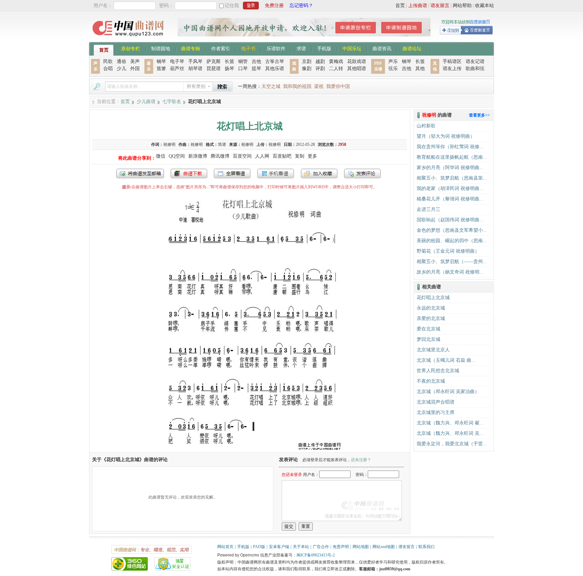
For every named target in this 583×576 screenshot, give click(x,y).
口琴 (243, 68)
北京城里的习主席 (435, 412)
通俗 (121, 61)
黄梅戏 (336, 61)
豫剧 (306, 68)
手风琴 (195, 61)
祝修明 (169, 144)
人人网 (262, 156)
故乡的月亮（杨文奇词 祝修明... (450, 272)
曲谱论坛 (411, 48)
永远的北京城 (431, 308)
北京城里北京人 (433, 349)
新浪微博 (197, 156)
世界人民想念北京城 (438, 370)
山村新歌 (426, 125)
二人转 (336, 68)
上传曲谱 (417, 5)
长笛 (229, 61)
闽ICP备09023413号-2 (316, 555)
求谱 (301, 48)
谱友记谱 (475, 61)
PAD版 (259, 546)
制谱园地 (160, 48)
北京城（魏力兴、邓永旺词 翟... (450, 422)
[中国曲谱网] (129, 38)
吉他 (256, 61)
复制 (299, 156)
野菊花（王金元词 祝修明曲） (448, 251)
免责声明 (341, 546)
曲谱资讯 (381, 48)
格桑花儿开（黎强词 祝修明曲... (450, 198)
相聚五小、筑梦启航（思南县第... (452, 178)
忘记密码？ (301, 5)
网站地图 (361, 546)
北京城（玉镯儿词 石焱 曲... (446, 360)
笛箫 (161, 68)
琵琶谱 (213, 68)
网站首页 (225, 546)
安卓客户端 (279, 546)
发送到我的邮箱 (140, 173)
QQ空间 (177, 156)
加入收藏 (319, 173)
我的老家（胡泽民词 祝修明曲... (450, 188)
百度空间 (242, 156)
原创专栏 (130, 48)
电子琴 (177, 61)
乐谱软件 (276, 48)
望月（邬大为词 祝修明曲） (446, 136)
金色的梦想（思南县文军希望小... (452, 230)
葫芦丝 (177, 68)
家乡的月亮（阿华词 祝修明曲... (450, 167)
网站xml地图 (383, 546)
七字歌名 (171, 101)
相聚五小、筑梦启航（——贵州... (452, 261)
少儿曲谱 (146, 101)
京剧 (306, 61)
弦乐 (393, 68)
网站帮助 (462, 5)
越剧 (320, 61)
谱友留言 (440, 5)
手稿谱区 (452, 61)
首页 (400, 5)
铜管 (243, 61)
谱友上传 (452, 68)
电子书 (248, 48)
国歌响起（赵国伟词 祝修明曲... (450, 219)
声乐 (393, 61)
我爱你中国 (338, 86)
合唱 (108, 68)
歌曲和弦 (475, 68)
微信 (160, 156)
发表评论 (362, 173)
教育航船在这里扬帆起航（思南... (452, 157)
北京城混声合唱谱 (435, 402)
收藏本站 (484, 5)
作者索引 (220, 48)
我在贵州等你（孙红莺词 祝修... (450, 146)
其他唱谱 (356, 68)
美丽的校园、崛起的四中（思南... (452, 240)
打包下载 (189, 173)
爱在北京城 (428, 328)
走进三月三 (428, 209)
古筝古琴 (274, 61)
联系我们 (426, 546)
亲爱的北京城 (431, 318)
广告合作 (321, 546)
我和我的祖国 (297, 86)
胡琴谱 (195, 68)
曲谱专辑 (190, 48)
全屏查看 (232, 173)
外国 (135, 68)
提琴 (256, 68)
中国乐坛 (351, 48)
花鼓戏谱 (356, 61)
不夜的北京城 (431, 381)
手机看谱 (275, 173)
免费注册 (274, 5)
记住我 (232, 5)
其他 (420, 68)
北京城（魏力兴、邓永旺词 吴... (450, 433)
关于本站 (301, 546)
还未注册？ (361, 459)
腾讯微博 (220, 156)
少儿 (121, 68)
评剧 (320, 68)
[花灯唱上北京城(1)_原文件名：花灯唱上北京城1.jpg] (250, 449)
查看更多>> (479, 115)
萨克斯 (213, 61)
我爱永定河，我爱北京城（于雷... (452, 443)
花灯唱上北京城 (433, 297)
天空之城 (270, 86)
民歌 (108, 61)
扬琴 (229, 68)
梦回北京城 (428, 339)
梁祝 (319, 86)
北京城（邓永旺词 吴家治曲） (448, 391)
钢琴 (161, 61)
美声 (135, 61)
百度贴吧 (282, 156)
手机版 (324, 48)
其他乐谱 (274, 68)
